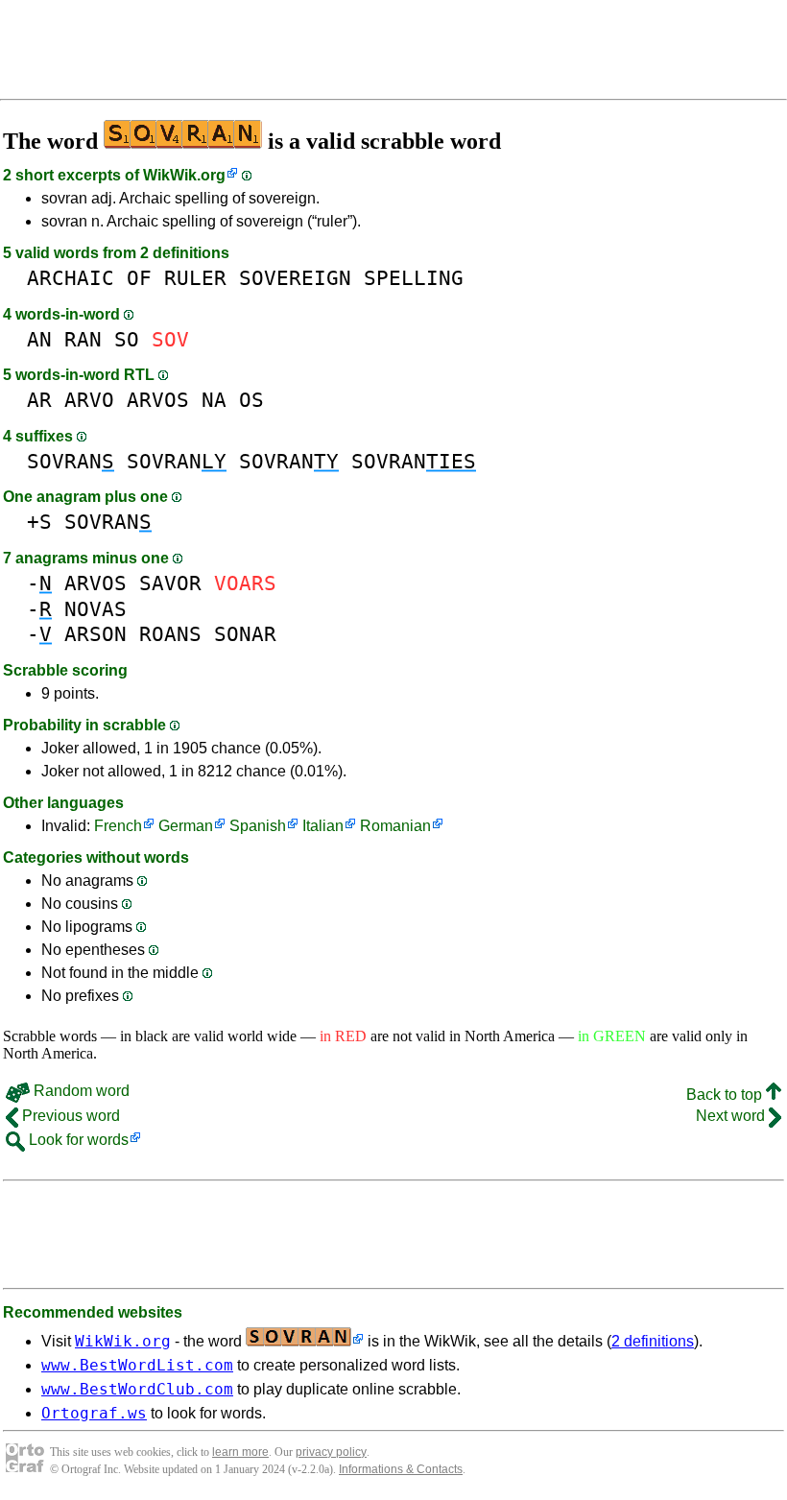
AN (39, 339)
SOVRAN (70, 461)
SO (126, 339)
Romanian (395, 826)
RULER (195, 278)
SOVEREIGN (295, 278)
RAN (83, 339)
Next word (732, 1115)
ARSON (95, 634)
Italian (323, 826)
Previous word (69, 1115)
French (118, 826)
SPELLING (414, 278)
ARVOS (158, 400)
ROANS (170, 634)
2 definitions (652, 1341)
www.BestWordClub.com (137, 1389)
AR (39, 400)
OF (139, 278)
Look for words (77, 1139)
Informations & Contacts (401, 1469)
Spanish (257, 826)
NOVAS (95, 609)
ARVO (89, 400)
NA (214, 400)
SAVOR (170, 583)
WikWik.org (184, 175)
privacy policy (331, 1452)
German (185, 826)
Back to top (726, 1094)
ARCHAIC (70, 278)
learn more (240, 1452)
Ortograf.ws (94, 1413)
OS (251, 400)
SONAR (245, 634)
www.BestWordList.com (137, 1365)
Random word (80, 1091)
